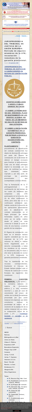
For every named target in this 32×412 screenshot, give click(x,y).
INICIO (6, 332)
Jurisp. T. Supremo (10, 357)
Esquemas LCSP (9, 344)
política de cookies (6, 408)
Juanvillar (6, 323)
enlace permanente (18, 323)
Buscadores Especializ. (11, 347)
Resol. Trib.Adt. (9, 362)
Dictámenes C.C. (9, 367)
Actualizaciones (21, 322)
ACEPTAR (17, 410)
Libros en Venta (9, 339)
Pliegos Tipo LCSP (10, 349)
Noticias (7, 334)
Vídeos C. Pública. (10, 342)
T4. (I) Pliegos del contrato (17, 384)
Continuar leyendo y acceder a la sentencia (16, 316)
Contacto (7, 352)
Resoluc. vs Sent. (10, 364)
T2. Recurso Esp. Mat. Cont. (18, 378)
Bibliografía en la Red (11, 337)
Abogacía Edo (8, 369)
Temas (6, 376)
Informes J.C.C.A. (10, 359)
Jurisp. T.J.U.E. (9, 354)
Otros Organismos (10, 372)
